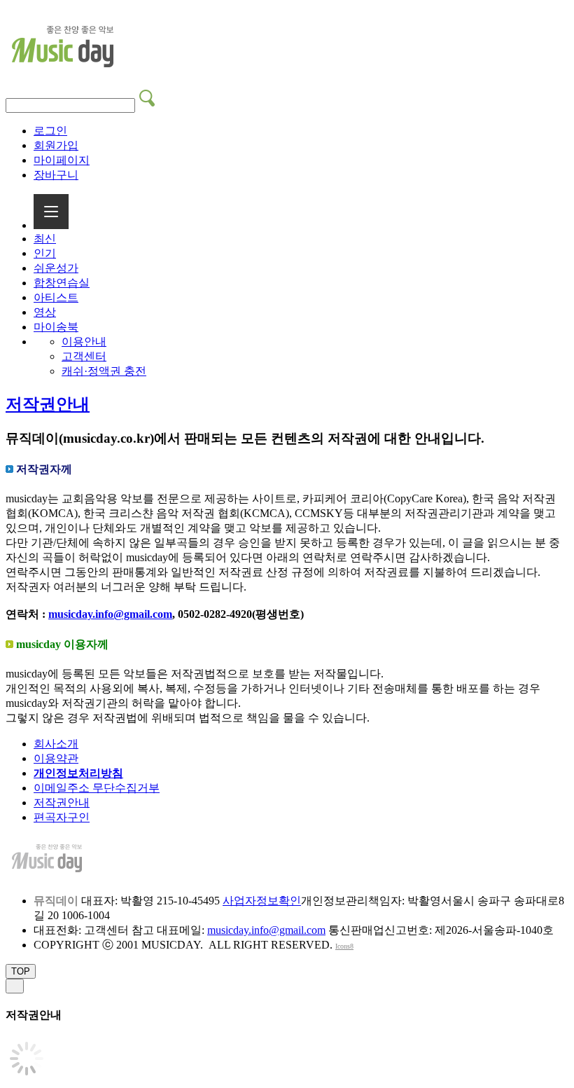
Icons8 (344, 946)
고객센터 (84, 356)
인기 (45, 253)
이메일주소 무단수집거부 (97, 788)
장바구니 (56, 175)
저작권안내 (48, 404)
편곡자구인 (62, 817)
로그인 (50, 131)
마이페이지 (62, 160)
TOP (20, 971)
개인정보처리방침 (78, 773)
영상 (45, 312)
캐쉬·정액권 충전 (104, 371)
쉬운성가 (56, 268)
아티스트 (56, 297)
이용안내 (84, 341)
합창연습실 (62, 283)
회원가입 (56, 145)
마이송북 (56, 327)
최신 (45, 239)
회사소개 (56, 744)
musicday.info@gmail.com (110, 614)
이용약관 (56, 758)
